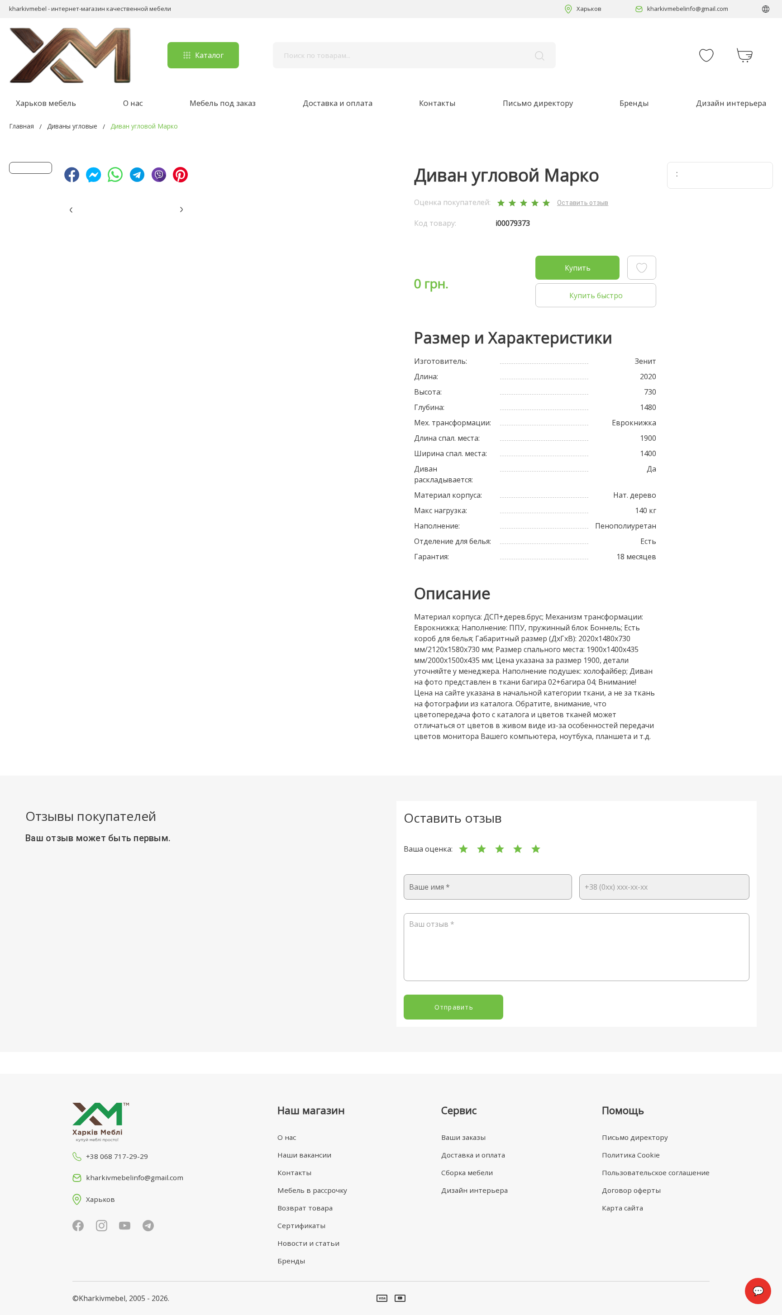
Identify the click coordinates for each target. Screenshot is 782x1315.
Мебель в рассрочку (312, 1190)
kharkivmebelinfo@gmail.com (687, 9)
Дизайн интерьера (731, 103)
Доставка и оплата (337, 103)
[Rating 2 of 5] (481, 849)
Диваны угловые (72, 126)
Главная (21, 126)
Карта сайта (622, 1207)
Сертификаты (301, 1225)
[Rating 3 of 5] (500, 849)
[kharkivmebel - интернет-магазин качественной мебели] (70, 55)
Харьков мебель (46, 103)
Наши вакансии (304, 1154)
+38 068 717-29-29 (117, 1156)
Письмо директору (538, 103)
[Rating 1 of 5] (463, 849)
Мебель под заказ (223, 103)
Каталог (209, 55)
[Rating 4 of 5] (518, 849)
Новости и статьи (308, 1243)
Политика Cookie (631, 1154)
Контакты (437, 103)
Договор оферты (631, 1190)
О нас (133, 103)
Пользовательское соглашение (656, 1172)
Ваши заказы (463, 1137)
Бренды (634, 103)
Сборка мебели (467, 1172)
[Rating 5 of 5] (536, 849)
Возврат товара (305, 1207)
